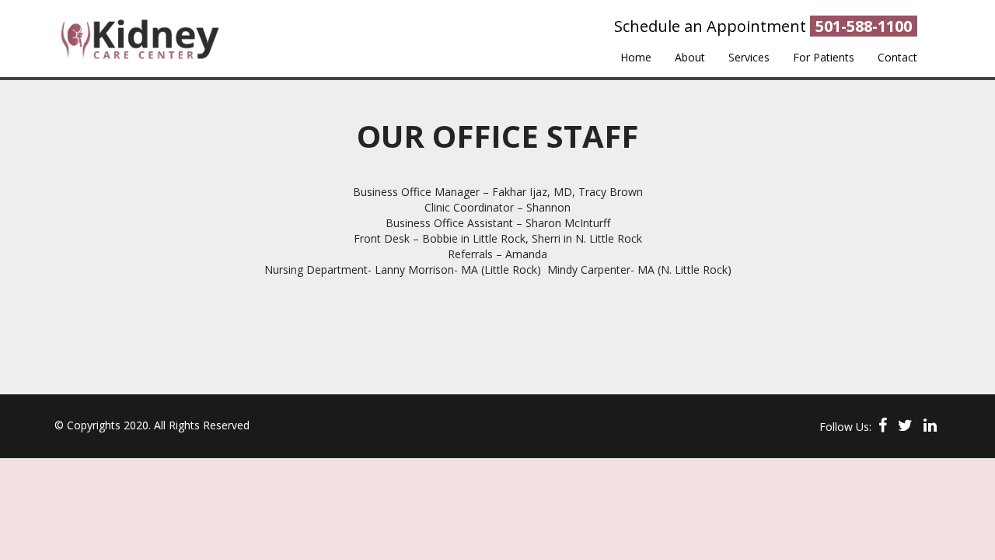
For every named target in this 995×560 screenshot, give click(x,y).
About (690, 57)
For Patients (823, 57)
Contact (897, 57)
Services (749, 57)
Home (635, 57)
